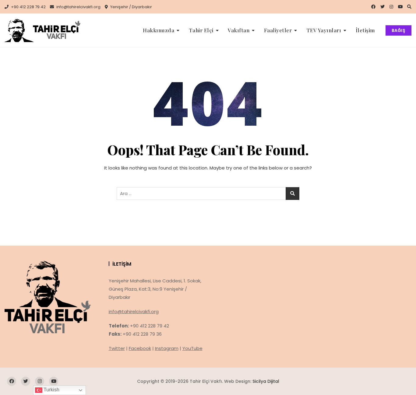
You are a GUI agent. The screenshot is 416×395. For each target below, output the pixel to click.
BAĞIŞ (399, 30)
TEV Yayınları (323, 30)
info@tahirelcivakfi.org (77, 7)
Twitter (117, 348)
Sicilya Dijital (265, 381)
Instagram (166, 348)
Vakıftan (238, 30)
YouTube (192, 348)
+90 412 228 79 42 (28, 7)
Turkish (50, 389)
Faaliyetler (278, 30)
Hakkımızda (158, 30)
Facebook (140, 348)
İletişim (365, 30)
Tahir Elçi (201, 30)
